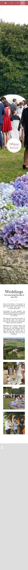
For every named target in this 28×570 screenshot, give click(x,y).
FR (18, 3)
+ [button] (2, 445)
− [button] (2, 448)
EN (22, 3)
